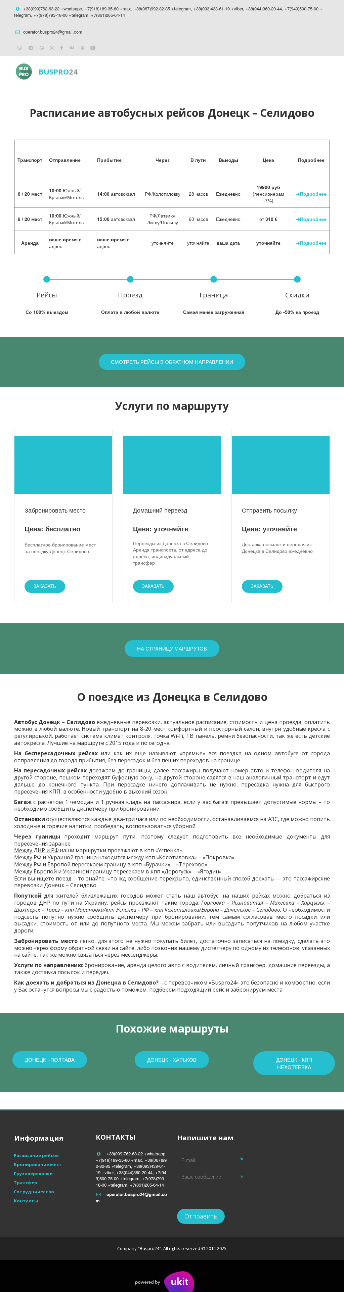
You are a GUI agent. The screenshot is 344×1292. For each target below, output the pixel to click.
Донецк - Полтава (50, 1059)
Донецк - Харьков (172, 1059)
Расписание (206, 71)
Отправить (200, 1216)
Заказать (45, 586)
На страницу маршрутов (172, 648)
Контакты (284, 71)
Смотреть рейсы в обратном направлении (172, 361)
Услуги (246, 71)
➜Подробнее (311, 193)
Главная (165, 71)
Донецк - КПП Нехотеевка (294, 1063)
